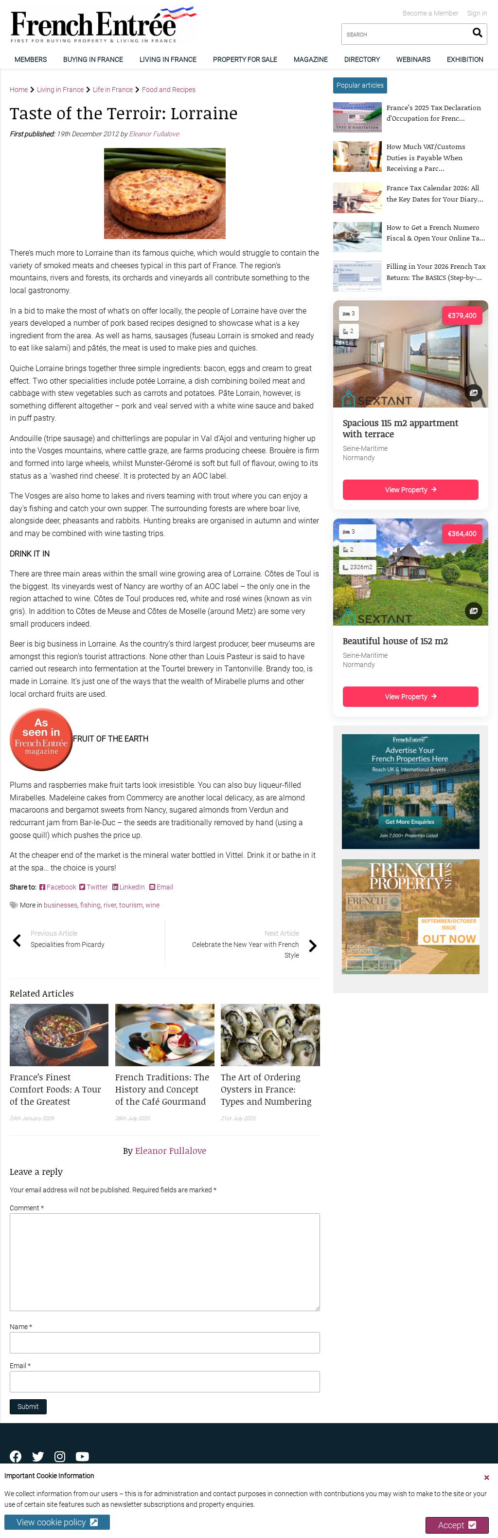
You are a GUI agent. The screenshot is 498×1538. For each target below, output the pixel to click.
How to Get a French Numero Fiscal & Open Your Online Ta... (436, 232)
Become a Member (431, 13)
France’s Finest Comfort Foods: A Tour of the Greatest (55, 1089)
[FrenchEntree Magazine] (41, 738)
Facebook (62, 887)
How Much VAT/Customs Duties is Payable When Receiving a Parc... (426, 157)
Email (164, 887)
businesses (60, 905)
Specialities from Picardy (68, 938)
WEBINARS (413, 59)
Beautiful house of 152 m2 (395, 640)
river (110, 905)
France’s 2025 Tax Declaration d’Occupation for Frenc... (434, 112)
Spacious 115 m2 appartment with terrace (401, 428)
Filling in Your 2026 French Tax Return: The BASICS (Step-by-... (436, 271)
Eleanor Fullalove (154, 134)
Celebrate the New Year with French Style (245, 944)
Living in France (168, 59)
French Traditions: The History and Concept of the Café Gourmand (162, 1089)
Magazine (311, 59)
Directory (362, 59)
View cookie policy (53, 1522)
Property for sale (245, 59)
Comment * (27, 1208)
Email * (20, 1366)
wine (152, 905)
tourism (130, 905)
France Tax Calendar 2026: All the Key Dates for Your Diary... (435, 193)
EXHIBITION (465, 59)
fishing (90, 905)
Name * (21, 1327)
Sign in (477, 13)
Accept (453, 1525)
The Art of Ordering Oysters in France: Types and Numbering (266, 1089)
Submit (28, 1406)
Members (31, 59)
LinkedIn (132, 887)
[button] (59, 1089)
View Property (406, 490)
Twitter (97, 887)
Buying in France (93, 59)
